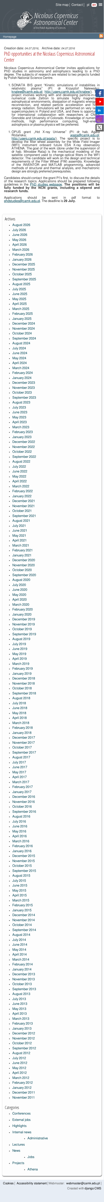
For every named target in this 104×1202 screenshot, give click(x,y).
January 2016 (21, 851)
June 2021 (19, 530)
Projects (18, 1163)
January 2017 (21, 792)
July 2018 (19, 703)
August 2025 (21, 284)
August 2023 (21, 402)
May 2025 (19, 299)
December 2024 (23, 323)
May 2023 (19, 417)
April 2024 (19, 363)
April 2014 (19, 954)
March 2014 (20, 959)
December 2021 (23, 501)
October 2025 (22, 274)
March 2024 (20, 368)
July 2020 (19, 585)
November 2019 (23, 624)
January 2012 (21, 1088)
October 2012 (22, 1043)
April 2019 (19, 659)
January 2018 (21, 733)
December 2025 (23, 264)
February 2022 (22, 491)
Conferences (21, 1113)
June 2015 (19, 885)
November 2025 (23, 269)
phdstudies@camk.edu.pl (22, 201)
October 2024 (22, 333)
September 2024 (24, 338)
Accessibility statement (32, 1183)
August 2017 (21, 757)
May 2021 (19, 535)
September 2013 (24, 989)
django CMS (93, 1188)
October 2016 (22, 806)
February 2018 (22, 728)
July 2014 (19, 940)
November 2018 (23, 683)
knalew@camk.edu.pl (27, 92)
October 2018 (22, 688)
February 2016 (22, 846)
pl (88, 5)
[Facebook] (99, 94)
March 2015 (20, 900)
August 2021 (21, 521)
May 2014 (19, 949)
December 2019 (23, 619)
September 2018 (24, 693)
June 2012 (19, 1063)
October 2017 (22, 747)
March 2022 (20, 486)
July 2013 (19, 999)
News (16, 1150)
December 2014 (23, 915)
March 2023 (20, 427)
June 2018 (19, 708)
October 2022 (22, 451)
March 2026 (20, 250)
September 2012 (24, 1048)
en (94, 5)
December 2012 (23, 1033)
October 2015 (22, 866)
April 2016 (19, 836)
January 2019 (21, 673)
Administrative (37, 1138)
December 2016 (23, 797)
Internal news (21, 1132)
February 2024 (22, 373)
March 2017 (20, 782)
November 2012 (23, 1038)
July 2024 (19, 348)
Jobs (30, 1157)
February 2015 (22, 905)
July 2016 (19, 821)
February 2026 (22, 254)
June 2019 (19, 649)
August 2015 (21, 875)
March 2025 (20, 309)
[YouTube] (100, 103)
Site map (62, 5)
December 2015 (23, 856)
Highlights (19, 1126)
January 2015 (21, 910)
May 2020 (19, 595)
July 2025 (19, 289)
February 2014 (22, 964)
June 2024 (19, 353)
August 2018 (21, 698)
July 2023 (19, 407)
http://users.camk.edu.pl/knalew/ (68, 92)
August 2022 (21, 461)
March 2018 (20, 723)
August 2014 (21, 935)
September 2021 (24, 516)
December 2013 (23, 974)
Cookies (8, 1183)
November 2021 (23, 506)
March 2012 (20, 1078)
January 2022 (21, 496)
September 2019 (24, 634)
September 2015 (24, 871)
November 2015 (23, 861)
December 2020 (23, 560)
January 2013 (21, 1028)
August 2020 (21, 580)
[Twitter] (99, 129)
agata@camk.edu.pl (84, 135)
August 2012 (21, 1053)
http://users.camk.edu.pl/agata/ (34, 138)
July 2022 (19, 466)
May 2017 (19, 772)
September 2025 (24, 279)
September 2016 (24, 811)
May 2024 (19, 358)
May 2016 (19, 831)
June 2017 (19, 767)
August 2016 (21, 816)
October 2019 (22, 629)
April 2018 (19, 718)
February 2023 (22, 432)
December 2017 (23, 737)
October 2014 (22, 925)
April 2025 (19, 304)
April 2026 (19, 244)
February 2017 (22, 787)
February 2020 (22, 609)
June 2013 (19, 1004)
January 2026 (21, 259)
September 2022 (24, 457)
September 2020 (24, 575)
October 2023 (22, 392)
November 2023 (23, 388)
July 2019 (19, 644)
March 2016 (20, 841)
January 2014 (21, 969)
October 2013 (22, 984)
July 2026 (19, 230)
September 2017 (24, 752)
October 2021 (22, 511)
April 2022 (19, 481)
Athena (32, 1169)
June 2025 (19, 294)
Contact (77, 5)
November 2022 (23, 447)
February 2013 (22, 1023)
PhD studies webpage (46, 184)
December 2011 (23, 1092)
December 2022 (23, 442)
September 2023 (24, 397)
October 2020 (22, 570)
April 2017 (19, 777)
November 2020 (23, 565)
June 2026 (19, 235)
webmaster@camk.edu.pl (83, 1183)
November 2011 (23, 1097)
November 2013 (23, 979)
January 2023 (21, 437)
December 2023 (23, 382)
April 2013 (19, 1013)
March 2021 (20, 545)
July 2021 (19, 526)
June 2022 (19, 471)
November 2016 (23, 802)
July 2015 (19, 880)
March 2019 (20, 664)
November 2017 (23, 742)
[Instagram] (99, 120)
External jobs (21, 1120)
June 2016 (19, 826)
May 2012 (19, 1068)
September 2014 (24, 930)
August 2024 (21, 343)
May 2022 (19, 476)
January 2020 (21, 614)
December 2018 (23, 678)
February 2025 (22, 313)
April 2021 (19, 540)
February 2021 (22, 550)
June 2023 (19, 412)
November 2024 (23, 328)
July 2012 (19, 1058)
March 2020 (20, 604)
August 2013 (21, 994)
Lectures (18, 1144)
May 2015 (19, 890)
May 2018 (19, 713)
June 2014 (19, 944)
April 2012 (19, 1073)
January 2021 (21, 555)
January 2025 (21, 319)
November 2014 (23, 920)
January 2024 (21, 378)
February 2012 (22, 1082)
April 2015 (19, 895)
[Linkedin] (99, 112)
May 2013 (19, 1009)
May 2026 (19, 240)
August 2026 (21, 225)
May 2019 (19, 654)
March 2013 (20, 1018)
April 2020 (19, 599)
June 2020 (19, 590)
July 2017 (19, 762)
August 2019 (21, 639)
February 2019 (22, 668)
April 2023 (19, 422)
